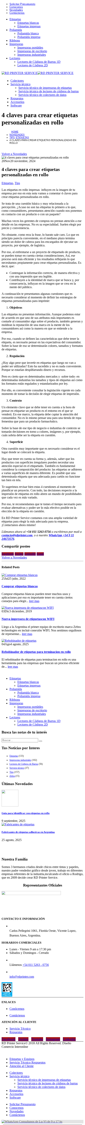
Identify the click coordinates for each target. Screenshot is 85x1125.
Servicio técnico (20, 84)
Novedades (16, 9)
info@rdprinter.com (21, 976)
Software (16, 105)
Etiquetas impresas (29, 26)
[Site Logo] (38, 73)
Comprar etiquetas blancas (20, 586)
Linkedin (69, 1039)
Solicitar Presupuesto (22, 4)
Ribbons (14, 40)
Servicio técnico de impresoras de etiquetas (45, 87)
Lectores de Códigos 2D (32, 65)
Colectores (17, 80)
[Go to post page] (20, 575)
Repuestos (16, 98)
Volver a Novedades (14, 154)
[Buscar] (40, 741)
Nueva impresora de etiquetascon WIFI (28, 619)
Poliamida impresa (28, 37)
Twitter (19, 554)
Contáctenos (17, 12)
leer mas (34, 601)
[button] (4, 1052)
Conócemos (16, 1008)
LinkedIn (30, 554)
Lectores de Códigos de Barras (23, 764)
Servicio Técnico (20, 1028)
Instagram (53, 1039)
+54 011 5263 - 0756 (36, 964)
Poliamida (15, 30)
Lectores (14, 58)
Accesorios (17, 102)
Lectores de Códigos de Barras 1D (38, 61)
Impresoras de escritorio (32, 51)
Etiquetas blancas (28, 22)
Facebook (8, 554)
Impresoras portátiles (30, 47)
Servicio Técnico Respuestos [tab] (27, 1062)
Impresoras (16, 44)
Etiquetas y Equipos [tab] (21, 1059)
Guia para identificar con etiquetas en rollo (26, 813)
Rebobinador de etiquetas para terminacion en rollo (36, 651)
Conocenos (16, 7)
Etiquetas (15, 19)
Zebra (12, 776)
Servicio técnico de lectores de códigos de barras (48, 91)
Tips (17, 183)
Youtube (37, 1039)
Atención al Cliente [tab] (21, 1066)
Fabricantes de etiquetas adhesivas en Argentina (28, 832)
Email (40, 554)
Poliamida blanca (28, 33)
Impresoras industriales (31, 54)
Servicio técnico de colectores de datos (42, 95)
